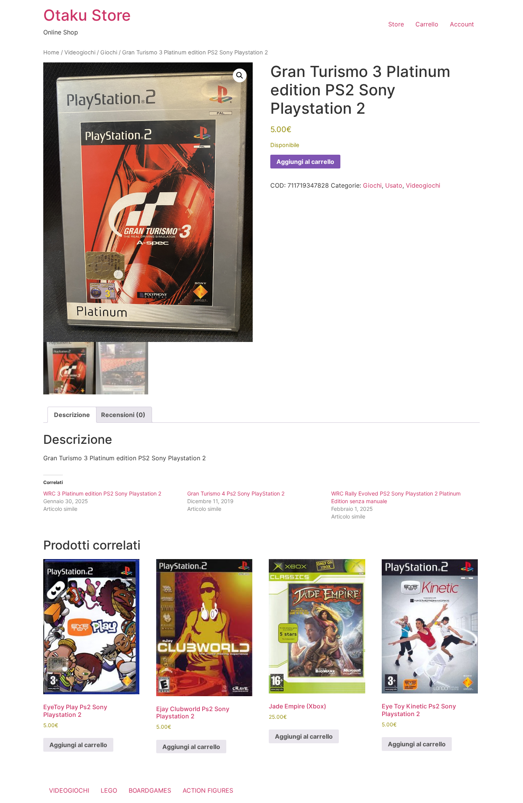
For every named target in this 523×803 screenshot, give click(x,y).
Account (462, 24)
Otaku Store (87, 15)
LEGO (109, 790)
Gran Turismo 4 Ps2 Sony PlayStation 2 (235, 493)
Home (51, 52)
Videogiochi (79, 52)
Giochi (108, 52)
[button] (240, 75)
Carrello (426, 24)
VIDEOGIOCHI (69, 790)
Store (396, 24)
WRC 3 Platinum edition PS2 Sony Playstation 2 (102, 493)
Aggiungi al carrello (305, 161)
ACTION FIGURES (208, 790)
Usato (393, 185)
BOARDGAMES (150, 790)
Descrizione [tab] (72, 415)
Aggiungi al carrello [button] (78, 745)
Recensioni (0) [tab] (123, 415)
